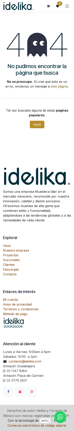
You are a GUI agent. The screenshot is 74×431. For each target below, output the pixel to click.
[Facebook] (8, 391)
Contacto (10, 274)
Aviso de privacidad (17, 304)
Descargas (11, 269)
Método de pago (15, 314)
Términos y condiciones (20, 309)
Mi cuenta (10, 300)
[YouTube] (20, 391)
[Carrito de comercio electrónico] (48, 6)
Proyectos (10, 255)
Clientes (9, 265)
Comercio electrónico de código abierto (37, 425)
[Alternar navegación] (67, 6)
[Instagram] (32, 391)
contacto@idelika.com (25, 361)
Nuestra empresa (16, 250)
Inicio (37, 124)
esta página (59, 86)
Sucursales (11, 260)
